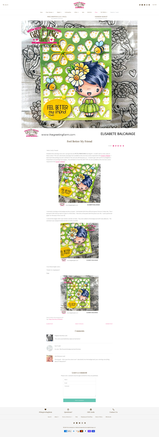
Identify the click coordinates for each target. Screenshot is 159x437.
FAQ (76, 416)
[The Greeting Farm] (79, 2)
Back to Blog (79, 323)
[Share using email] (123, 145)
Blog (96, 12)
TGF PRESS (104, 12)
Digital (59, 12)
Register (112, 12)
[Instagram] (146, 4)
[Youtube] (144, 4)
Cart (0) (155, 4)
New (41, 12)
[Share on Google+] (121, 145)
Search (49, 416)
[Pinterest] (149, 4)
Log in (117, 12)
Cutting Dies (68, 12)
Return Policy (98, 416)
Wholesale (108, 416)
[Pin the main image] (118, 145)
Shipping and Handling (86, 416)
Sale (83, 12)
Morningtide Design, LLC (90, 427)
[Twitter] (140, 4)
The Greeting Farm (71, 427)
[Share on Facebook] (113, 145)
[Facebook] (142, 4)
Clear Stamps (50, 12)
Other (76, 12)
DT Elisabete (59, 319)
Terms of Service (67, 416)
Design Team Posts (53, 319)
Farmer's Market (105, 155)
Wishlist (89, 12)
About (57, 416)
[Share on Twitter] (115, 145)
